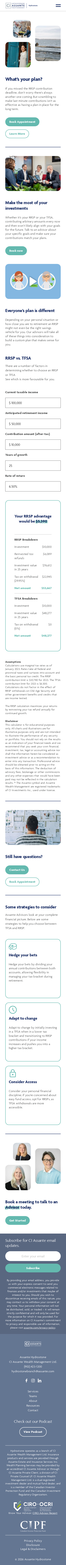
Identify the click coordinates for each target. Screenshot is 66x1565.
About (33, 1401)
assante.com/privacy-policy (39, 1327)
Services (33, 1391)
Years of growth (16, 454)
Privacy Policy (33, 1540)
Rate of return (15, 475)
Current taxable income (21, 392)
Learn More (17, 133)
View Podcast (33, 1431)
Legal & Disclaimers (33, 1549)
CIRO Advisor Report (45, 1513)
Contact (33, 1410)
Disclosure (33, 1545)
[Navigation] (58, 5)
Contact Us (17, 870)
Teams (33, 1396)
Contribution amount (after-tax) (27, 434)
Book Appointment (22, 121)
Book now (16, 250)
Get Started (17, 1220)
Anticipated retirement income (26, 413)
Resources (33, 1405)
